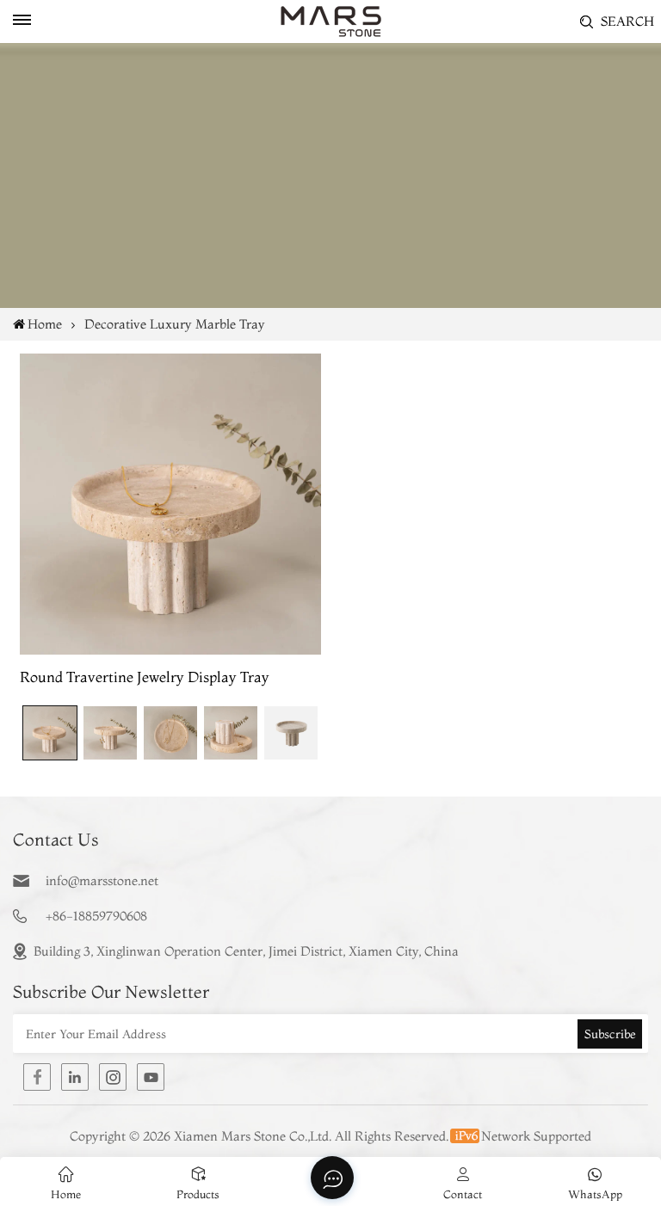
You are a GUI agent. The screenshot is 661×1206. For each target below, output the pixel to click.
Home (45, 323)
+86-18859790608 (96, 916)
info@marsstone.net (102, 880)
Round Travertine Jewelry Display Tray (144, 677)
